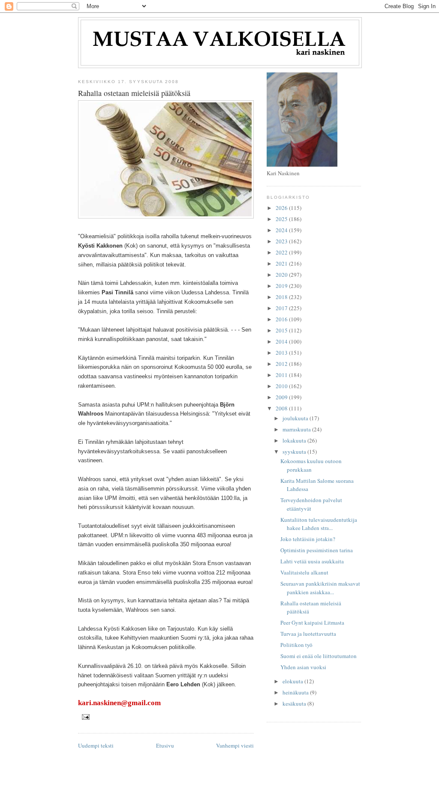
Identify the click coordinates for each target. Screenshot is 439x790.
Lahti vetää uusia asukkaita (312, 561)
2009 (282, 397)
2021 (282, 263)
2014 (282, 341)
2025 (282, 219)
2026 (282, 208)
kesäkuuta (295, 703)
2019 (282, 286)
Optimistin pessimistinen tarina (316, 550)
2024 (282, 230)
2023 (282, 241)
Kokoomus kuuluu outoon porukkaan (311, 465)
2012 (282, 364)
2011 (282, 375)
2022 (282, 252)
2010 (282, 386)
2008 (282, 408)
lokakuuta (295, 440)
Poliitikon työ (296, 645)
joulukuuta (296, 418)
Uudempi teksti (96, 745)
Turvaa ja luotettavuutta (308, 633)
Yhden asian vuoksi (303, 667)
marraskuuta (297, 429)
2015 (282, 330)
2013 (282, 352)
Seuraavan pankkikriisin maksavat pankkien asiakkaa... (320, 588)
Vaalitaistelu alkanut (304, 572)
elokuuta (293, 681)
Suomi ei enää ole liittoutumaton (318, 656)
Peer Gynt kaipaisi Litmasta (312, 622)
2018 (282, 297)
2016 (282, 319)
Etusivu (165, 745)
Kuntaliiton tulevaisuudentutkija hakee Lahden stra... (318, 524)
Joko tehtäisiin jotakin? (307, 539)
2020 (282, 274)
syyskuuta (295, 451)
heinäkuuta (296, 692)
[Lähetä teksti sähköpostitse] (85, 716)
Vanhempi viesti (235, 745)
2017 (282, 308)
